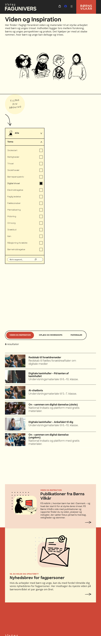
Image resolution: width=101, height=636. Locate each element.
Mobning (11, 216)
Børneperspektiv (15, 177)
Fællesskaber (14, 203)
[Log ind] (65, 6)
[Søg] (35, 259)
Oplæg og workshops (50, 335)
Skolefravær (13, 170)
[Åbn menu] (71, 6)
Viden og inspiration (20, 335)
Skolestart (12, 150)
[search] (20, 259)
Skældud (11, 229)
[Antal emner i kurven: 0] (60, 6)
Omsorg (11, 223)
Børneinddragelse (16, 249)
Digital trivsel (13, 183)
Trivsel (10, 163)
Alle (17, 133)
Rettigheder (13, 157)
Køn (9, 236)
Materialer (76, 335)
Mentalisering (14, 210)
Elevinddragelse (15, 190)
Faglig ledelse (14, 196)
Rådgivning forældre (17, 243)
